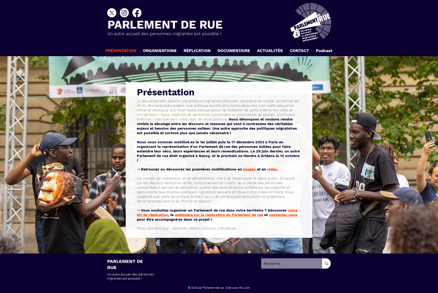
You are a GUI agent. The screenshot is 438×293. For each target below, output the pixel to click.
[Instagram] (124, 12)
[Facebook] (136, 12)
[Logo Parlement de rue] (310, 22)
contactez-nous (283, 215)
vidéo (272, 169)
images (249, 169)
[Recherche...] (326, 263)
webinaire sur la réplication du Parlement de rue (219, 215)
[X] (111, 12)
